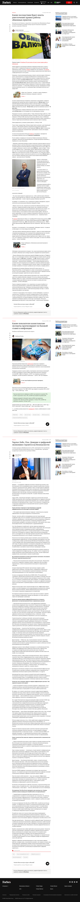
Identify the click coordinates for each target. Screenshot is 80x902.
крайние (47, 69)
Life (20, 888)
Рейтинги (15, 2)
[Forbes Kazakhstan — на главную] (7, 2)
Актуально (5, 886)
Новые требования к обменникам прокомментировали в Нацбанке (34, 243)
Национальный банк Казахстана (20, 417)
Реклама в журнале (36, 894)
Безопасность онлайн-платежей (71, 894)
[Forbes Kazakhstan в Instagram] (74, 882)
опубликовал (30, 363)
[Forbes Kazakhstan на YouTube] (76, 882)
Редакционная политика (14, 894)
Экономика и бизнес (24, 886)
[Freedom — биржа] (57, 3)
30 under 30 (36, 2)
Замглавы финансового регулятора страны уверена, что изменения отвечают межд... (24, 246)
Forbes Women (30, 2)
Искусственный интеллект (23, 854)
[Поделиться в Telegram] (9, 27)
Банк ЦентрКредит (17, 857)
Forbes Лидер (39, 886)
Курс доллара (28, 414)
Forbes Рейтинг (39, 888)
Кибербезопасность (35, 854)
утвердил (28, 69)
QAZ (48, 2)
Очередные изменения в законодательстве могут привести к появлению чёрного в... (24, 96)
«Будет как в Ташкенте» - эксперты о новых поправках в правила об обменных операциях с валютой (34, 93)
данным (15, 218)
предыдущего (32, 408)
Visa (14, 854)
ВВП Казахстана (45, 414)
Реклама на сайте (26, 894)
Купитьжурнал (69, 2)
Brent (21, 414)
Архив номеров (68, 886)
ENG (51, 2)
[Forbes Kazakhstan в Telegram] (72, 882)
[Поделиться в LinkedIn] (9, 31)
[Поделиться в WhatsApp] (9, 29)
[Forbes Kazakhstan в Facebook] (70, 882)
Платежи (26, 857)
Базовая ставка (36, 414)
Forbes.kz (31, 133)
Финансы (14, 12)
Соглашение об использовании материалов (52, 894)
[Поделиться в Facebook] (9, 24)
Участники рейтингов (22, 2)
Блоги (51, 888)
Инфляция (15, 414)
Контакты (4, 894)
